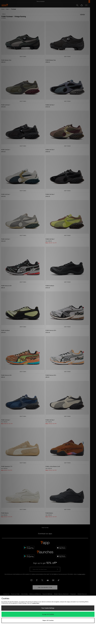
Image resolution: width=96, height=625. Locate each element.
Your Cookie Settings (47, 608)
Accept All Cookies (48, 614)
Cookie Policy (35, 603)
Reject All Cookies (48, 620)
